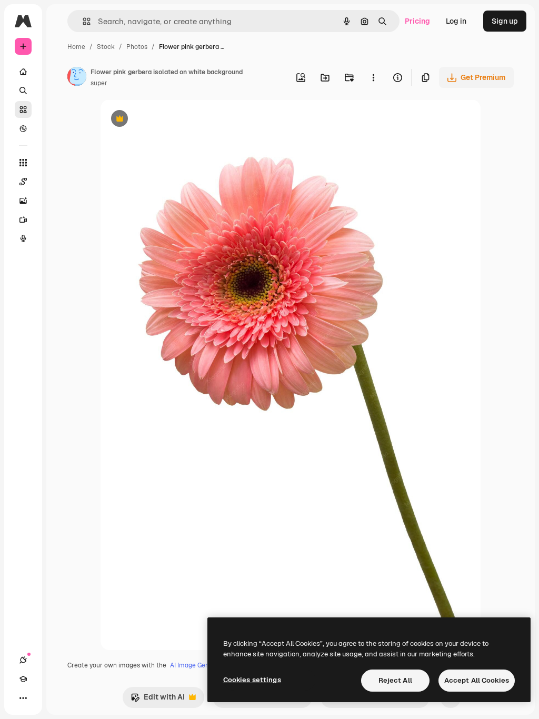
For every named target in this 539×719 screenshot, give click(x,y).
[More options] (373, 77)
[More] (23, 698)
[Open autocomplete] (82, 21)
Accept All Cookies (476, 680)
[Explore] (23, 128)
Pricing (417, 21)
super (99, 83)
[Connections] (23, 660)
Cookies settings (252, 679)
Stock (106, 47)
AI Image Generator (199, 665)
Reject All (395, 680)
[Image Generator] (23, 200)
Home (76, 47)
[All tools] (23, 162)
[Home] (23, 71)
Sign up (505, 21)
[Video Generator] (23, 219)
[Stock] (23, 109)
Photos (136, 47)
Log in (456, 21)
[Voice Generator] (23, 238)
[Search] (23, 90)
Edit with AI (158, 699)
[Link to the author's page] (76, 78)
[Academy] (23, 679)
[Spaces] (23, 181)
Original (168, 120)
